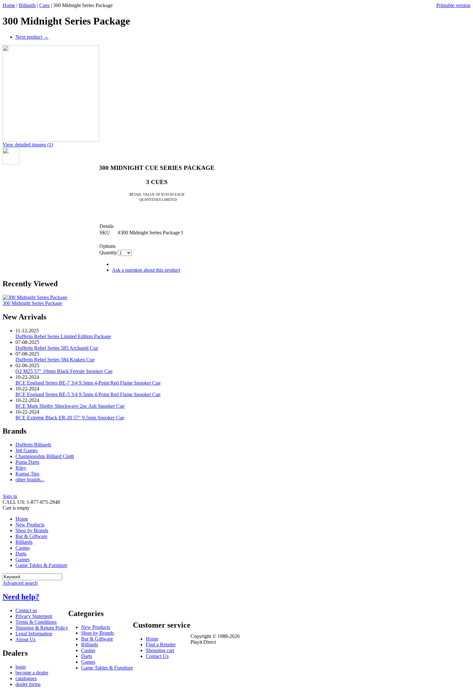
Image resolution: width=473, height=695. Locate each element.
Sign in (10, 496)
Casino (22, 548)
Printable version (453, 5)
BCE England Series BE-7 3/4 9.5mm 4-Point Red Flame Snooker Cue (88, 383)
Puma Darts (27, 462)
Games (22, 559)
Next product (32, 37)
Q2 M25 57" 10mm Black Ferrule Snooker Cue (64, 371)
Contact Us (157, 656)
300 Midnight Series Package (32, 303)
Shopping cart (160, 650)
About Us (25, 639)
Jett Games (26, 450)
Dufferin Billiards (33, 444)
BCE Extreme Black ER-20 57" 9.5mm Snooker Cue (69, 417)
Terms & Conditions (36, 622)
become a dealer (31, 672)
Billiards (27, 5)
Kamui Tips (27, 473)
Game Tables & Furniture (41, 565)
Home (9, 5)
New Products (29, 524)
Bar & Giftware (31, 536)
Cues (44, 5)
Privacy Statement (33, 616)
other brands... (29, 479)
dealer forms (28, 684)
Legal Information (33, 633)
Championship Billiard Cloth (44, 456)
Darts (20, 553)
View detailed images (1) (28, 144)
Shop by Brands (31, 530)
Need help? (21, 596)
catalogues (26, 678)
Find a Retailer (161, 644)
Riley (20, 468)
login (20, 667)
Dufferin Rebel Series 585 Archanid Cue (56, 348)
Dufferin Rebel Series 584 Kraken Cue (55, 359)
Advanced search (20, 583)
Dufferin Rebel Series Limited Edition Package (63, 336)
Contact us (26, 610)
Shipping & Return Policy (41, 628)
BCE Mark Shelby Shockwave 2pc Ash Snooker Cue (70, 406)
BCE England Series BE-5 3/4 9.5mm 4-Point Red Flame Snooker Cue (88, 394)
